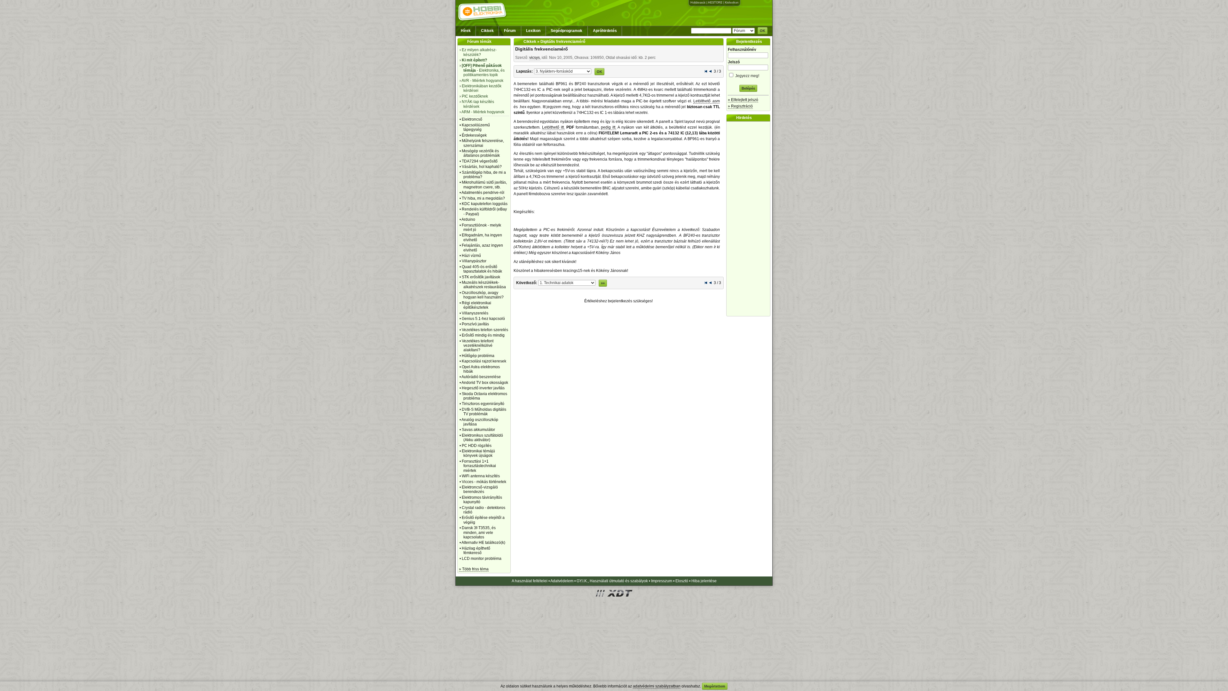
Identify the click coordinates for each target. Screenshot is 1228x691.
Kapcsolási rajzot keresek (484, 361)
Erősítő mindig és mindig (483, 335)
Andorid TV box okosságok (484, 382)
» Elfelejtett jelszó (743, 100)
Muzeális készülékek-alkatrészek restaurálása (484, 284)
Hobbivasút (697, 2)
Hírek (466, 30)
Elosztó (681, 581)
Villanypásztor (474, 261)
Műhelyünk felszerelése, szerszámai (483, 143)
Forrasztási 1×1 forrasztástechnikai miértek (479, 466)
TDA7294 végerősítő (480, 161)
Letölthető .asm (706, 101)
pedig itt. (608, 127)
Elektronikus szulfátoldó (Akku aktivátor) (482, 437)
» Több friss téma (474, 569)
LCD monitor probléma (481, 558)
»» (603, 283)
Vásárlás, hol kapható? (482, 166)
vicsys (534, 57)
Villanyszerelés (475, 313)
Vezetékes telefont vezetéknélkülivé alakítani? (477, 346)
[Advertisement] (750, 219)
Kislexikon (731, 2)
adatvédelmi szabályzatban (657, 686)
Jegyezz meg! (746, 76)
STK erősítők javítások (481, 277)
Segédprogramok (566, 30)
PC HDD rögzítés (477, 445)
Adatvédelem (561, 581)
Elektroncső (472, 119)
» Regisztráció (740, 106)
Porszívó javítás (475, 324)
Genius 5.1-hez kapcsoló (483, 318)
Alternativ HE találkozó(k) (483, 542)
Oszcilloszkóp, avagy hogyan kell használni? (483, 294)
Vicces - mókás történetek (484, 482)
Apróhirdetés (605, 30)
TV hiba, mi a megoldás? (483, 198)
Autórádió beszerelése (481, 377)
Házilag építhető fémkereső (476, 550)
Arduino (468, 219)
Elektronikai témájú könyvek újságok (478, 453)
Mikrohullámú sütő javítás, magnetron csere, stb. (484, 184)
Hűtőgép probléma (478, 355)
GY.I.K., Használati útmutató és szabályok (612, 581)
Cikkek (487, 30)
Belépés (748, 88)
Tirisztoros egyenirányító (483, 403)
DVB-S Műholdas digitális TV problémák (484, 411)
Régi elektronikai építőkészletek (476, 305)
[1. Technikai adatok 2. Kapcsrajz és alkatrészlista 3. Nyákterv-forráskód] (562, 71)
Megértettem (714, 686)
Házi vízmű (471, 255)
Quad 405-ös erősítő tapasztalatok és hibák (482, 269)
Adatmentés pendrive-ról (482, 192)
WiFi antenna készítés (481, 476)
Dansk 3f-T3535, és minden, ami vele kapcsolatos (479, 532)
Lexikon (533, 30)
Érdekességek (474, 135)
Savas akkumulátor (478, 429)
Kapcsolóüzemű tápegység (476, 127)
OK (762, 31)
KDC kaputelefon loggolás (485, 204)
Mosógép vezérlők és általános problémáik (481, 153)
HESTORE (715, 2)
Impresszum (661, 581)
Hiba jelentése (704, 581)
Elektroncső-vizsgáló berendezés (480, 489)
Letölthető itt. (553, 127)
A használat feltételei (529, 581)
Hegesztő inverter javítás (483, 388)
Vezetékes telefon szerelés (485, 330)
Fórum (510, 30)
